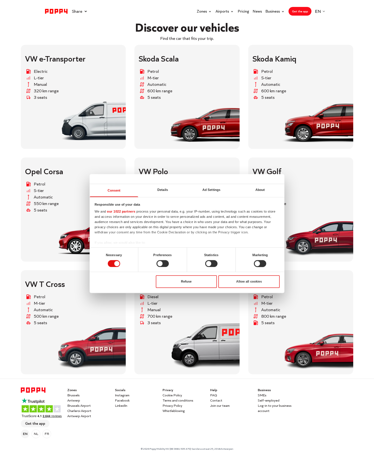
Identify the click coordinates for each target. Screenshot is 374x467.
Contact (216, 400)
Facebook (122, 400)
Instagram (122, 395)
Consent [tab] (114, 190)
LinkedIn (121, 406)
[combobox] (322, 11)
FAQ (213, 395)
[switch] (162, 263)
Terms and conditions (178, 400)
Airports (222, 11)
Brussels (73, 395)
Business (272, 11)
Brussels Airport (79, 406)
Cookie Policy (172, 395)
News (257, 11)
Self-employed (268, 400)
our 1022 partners (121, 211)
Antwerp (73, 400)
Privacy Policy (172, 406)
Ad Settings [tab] (211, 190)
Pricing (243, 11)
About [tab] (260, 190)
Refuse (186, 281)
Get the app (35, 423)
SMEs (262, 395)
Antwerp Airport (79, 416)
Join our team (220, 406)
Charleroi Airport (79, 411)
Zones (202, 11)
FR (47, 434)
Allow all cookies (249, 281)
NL (36, 434)
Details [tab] (162, 190)
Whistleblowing (174, 411)
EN (25, 434)
